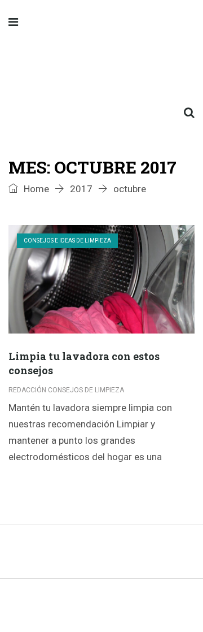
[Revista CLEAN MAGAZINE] (101, 67)
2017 (81, 188)
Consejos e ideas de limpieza (67, 240)
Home (35, 188)
